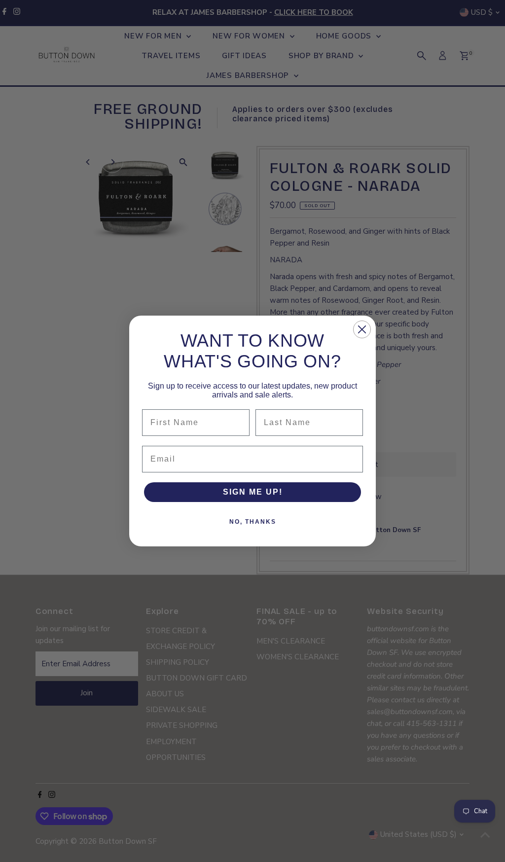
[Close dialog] (362, 329)
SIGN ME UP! (253, 492)
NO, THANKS (252, 521)
